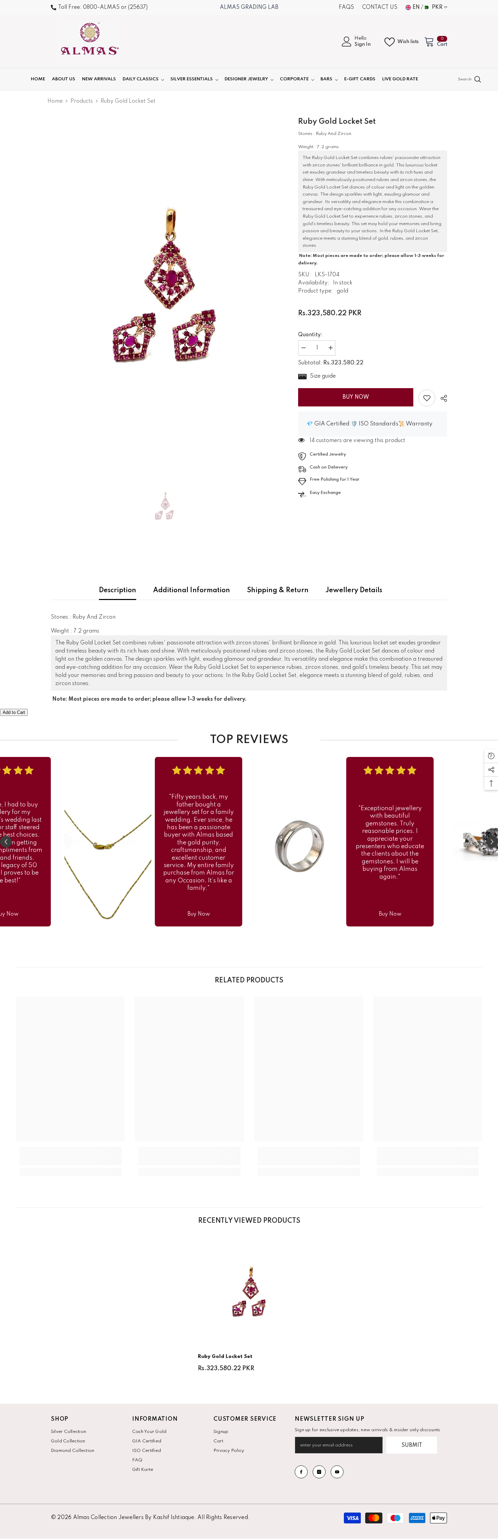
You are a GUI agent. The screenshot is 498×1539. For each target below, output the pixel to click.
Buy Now (356, 397)
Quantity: (310, 335)
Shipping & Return (278, 590)
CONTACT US (379, 7)
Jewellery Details (354, 590)
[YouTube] (337, 1471)
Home (55, 101)
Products (81, 101)
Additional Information (191, 590)
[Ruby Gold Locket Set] (249, 1291)
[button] (6, 842)
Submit (411, 1445)
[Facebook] (301, 1471)
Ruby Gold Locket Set (225, 1356)
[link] (426, 397)
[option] (164, 285)
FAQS (346, 7)
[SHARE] (441, 398)
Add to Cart (14, 712)
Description (117, 590)
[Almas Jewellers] (107, 841)
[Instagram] (319, 1471)
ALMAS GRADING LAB (249, 7)
